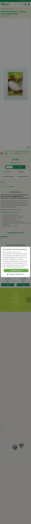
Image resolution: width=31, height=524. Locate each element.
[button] (15, 274)
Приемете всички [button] (16, 270)
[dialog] (15, 262)
